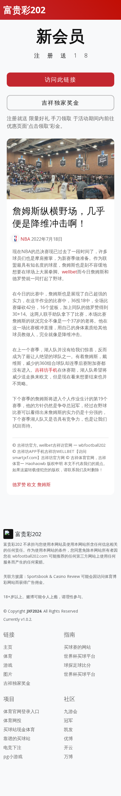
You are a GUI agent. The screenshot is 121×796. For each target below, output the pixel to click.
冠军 (68, 720)
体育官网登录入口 (21, 711)
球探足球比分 (77, 665)
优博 (68, 738)
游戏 (7, 665)
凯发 (68, 729)
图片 (7, 674)
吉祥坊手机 (46, 370)
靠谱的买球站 (16, 738)
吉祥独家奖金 (61, 102)
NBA (25, 239)
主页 (7, 647)
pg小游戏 (13, 756)
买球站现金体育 (19, 729)
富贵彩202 (24, 10)
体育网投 (12, 720)
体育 (7, 656)
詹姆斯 (44, 484)
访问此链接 (61, 79)
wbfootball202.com (30, 556)
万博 (68, 756)
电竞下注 (12, 747)
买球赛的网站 (77, 647)
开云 (68, 747)
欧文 (31, 484)
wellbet (69, 272)
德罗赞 (19, 484)
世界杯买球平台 (79, 656)
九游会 (70, 711)
